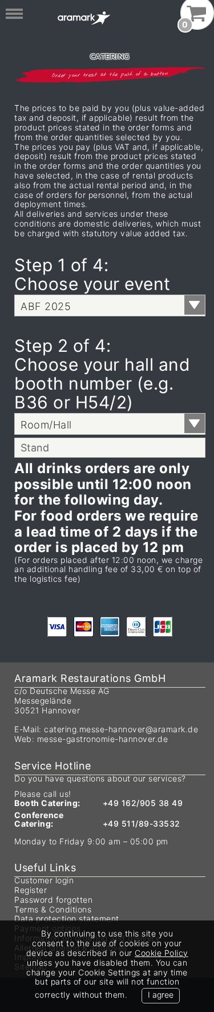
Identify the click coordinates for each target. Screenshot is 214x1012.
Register (30, 890)
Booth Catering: (47, 803)
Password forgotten (53, 899)
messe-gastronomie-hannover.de (102, 739)
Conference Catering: (38, 819)
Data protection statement (66, 918)
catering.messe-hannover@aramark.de (121, 729)
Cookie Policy (161, 953)
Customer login (44, 880)
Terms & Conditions (52, 909)
